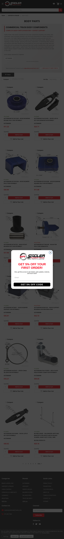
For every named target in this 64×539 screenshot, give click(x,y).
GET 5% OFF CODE (32, 284)
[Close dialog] (50, 252)
